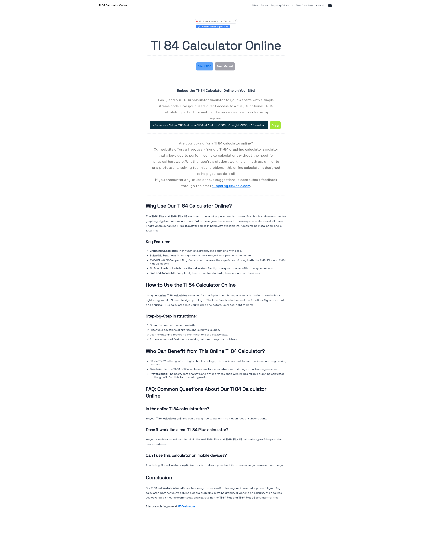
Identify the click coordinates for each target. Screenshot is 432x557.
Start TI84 (204, 66)
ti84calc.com (186, 506)
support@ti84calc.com (231, 186)
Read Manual (225, 66)
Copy (275, 125)
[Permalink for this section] (235, 205)
